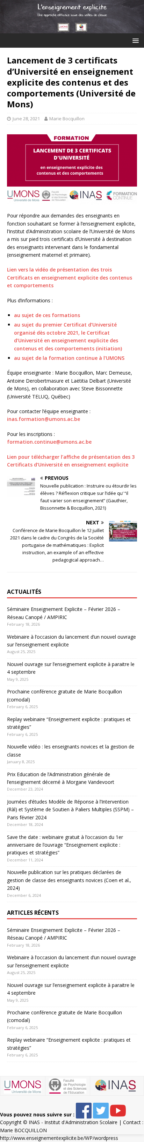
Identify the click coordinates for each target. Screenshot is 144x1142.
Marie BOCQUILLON (23, 1130)
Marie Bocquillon (67, 118)
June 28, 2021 (26, 118)
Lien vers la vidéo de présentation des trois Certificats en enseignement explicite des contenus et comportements (69, 277)
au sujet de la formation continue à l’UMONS (69, 358)
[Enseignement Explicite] (72, 29)
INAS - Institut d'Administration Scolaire (73, 1122)
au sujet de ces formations (47, 315)
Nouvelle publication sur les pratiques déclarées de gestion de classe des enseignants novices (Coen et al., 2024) (69, 880)
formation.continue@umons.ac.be (49, 441)
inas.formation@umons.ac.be (43, 419)
